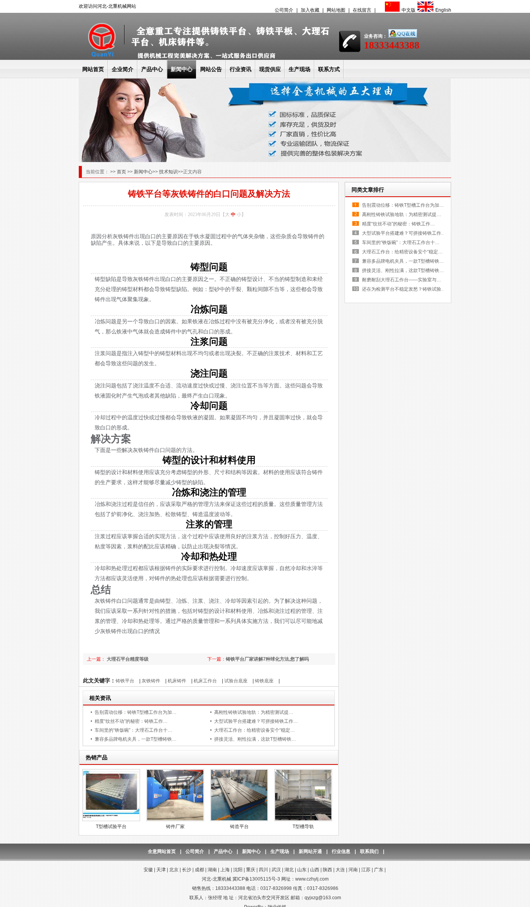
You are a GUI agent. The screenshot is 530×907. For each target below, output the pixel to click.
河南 (353, 869)
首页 (122, 171)
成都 (199, 869)
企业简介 (122, 69)
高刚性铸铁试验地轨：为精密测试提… (253, 712)
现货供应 (270, 69)
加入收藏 (310, 10)
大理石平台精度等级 (127, 659)
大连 (340, 869)
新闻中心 (181, 69)
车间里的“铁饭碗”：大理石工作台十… (133, 730)
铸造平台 (239, 826)
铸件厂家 (175, 826)
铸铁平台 (125, 681)
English (443, 10)
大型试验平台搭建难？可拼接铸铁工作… (256, 721)
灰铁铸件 (151, 681)
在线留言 (362, 10)
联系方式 (329, 69)
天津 (161, 869)
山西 (314, 869)
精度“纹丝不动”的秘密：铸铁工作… (131, 721)
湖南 (212, 869)
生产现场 (299, 69)
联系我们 (369, 851)
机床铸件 (177, 681)
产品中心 (152, 69)
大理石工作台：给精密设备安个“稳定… (254, 730)
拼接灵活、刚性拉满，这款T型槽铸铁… (255, 739)
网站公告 (211, 69)
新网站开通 (310, 851)
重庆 (250, 869)
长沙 (186, 869)
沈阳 (237, 869)
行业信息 (341, 851)
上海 (225, 869)
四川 (263, 869)
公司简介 (284, 10)
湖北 (289, 869)
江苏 (366, 869)
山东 (302, 869)
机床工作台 (205, 681)
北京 (173, 869)
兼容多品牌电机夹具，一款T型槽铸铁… (136, 739)
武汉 (276, 869)
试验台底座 (236, 681)
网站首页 (93, 69)
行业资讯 (240, 69)
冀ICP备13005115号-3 (256, 879)
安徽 (148, 869)
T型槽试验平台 (111, 826)
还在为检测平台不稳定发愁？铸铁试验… (404, 289)
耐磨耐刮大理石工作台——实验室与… (401, 280)
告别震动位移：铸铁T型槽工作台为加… (136, 712)
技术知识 (168, 171)
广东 (378, 869)
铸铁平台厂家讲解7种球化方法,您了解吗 (267, 659)
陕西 (327, 869)
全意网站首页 (162, 851)
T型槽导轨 (303, 826)
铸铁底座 (264, 681)
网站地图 (336, 10)
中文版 (409, 10)
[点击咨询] (402, 36)
